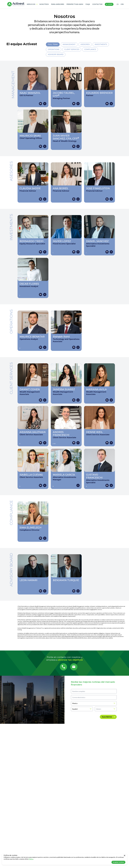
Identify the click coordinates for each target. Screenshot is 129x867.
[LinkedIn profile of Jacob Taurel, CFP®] (73, 103)
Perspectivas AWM (75, 4)
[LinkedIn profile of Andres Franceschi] (73, 442)
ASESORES (85, 44)
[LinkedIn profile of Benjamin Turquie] (73, 591)
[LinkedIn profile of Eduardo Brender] (107, 103)
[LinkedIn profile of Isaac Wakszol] (40, 103)
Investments (101, 44)
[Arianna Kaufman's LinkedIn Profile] (40, 442)
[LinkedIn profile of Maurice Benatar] (40, 347)
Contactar (97, 4)
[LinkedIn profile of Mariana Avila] (107, 400)
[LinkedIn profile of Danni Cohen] (40, 400)
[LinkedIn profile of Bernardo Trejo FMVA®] (40, 251)
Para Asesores (57, 4)
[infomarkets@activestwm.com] (73, 666)
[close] (124, 855)
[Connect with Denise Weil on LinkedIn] (107, 442)
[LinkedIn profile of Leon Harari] (40, 591)
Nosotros (44, 4)
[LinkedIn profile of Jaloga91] (73, 251)
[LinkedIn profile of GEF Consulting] (107, 485)
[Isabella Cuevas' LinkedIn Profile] (40, 485)
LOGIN (110, 4)
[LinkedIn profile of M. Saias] (40, 146)
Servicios (31, 4)
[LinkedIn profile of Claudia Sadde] (40, 199)
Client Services (71, 49)
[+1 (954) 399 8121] (63, 666)
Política (31, 859)
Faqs (88, 4)
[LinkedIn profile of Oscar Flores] (40, 294)
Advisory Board (55, 54)
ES (118, 4)
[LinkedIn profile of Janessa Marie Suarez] (73, 400)
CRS (122, 4)
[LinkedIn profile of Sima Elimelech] (40, 538)
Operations (53, 49)
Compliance (90, 49)
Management (69, 44)
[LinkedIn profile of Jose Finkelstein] (107, 199)
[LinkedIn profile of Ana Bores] (73, 199)
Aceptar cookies (118, 862)
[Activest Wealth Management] (16, 4)
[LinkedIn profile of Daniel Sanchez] (107, 251)
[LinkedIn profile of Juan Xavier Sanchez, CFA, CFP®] (73, 146)
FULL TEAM (53, 44)
